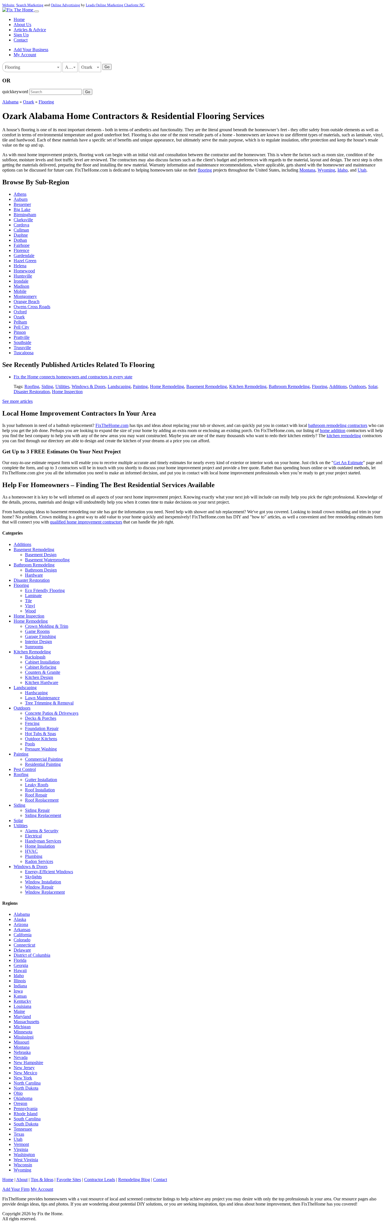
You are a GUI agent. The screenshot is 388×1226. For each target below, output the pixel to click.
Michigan (22, 1026)
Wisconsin (23, 1164)
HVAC (31, 851)
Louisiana (22, 1006)
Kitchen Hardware (41, 682)
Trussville (22, 347)
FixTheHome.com (111, 425)
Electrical (33, 835)
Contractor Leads (99, 1179)
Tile (28, 600)
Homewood (24, 270)
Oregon (20, 1103)
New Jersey (24, 1067)
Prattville (22, 337)
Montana (307, 170)
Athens (20, 194)
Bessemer (22, 204)
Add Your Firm (16, 1189)
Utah (362, 170)
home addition (332, 430)
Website (8, 5)
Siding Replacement (43, 815)
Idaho (342, 170)
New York (23, 1077)
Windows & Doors (88, 386)
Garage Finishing (40, 636)
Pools (30, 743)
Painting (140, 386)
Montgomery (25, 296)
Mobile (20, 291)
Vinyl (30, 605)
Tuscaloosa (24, 352)
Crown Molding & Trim (46, 626)
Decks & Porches (40, 718)
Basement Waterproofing (47, 559)
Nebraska (22, 1052)
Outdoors (357, 386)
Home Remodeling (167, 386)
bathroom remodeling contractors (337, 425)
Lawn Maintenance (42, 697)
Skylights (33, 876)
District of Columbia (32, 955)
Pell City (21, 327)
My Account (25, 54)
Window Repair (39, 887)
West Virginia (26, 1159)
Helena (20, 265)
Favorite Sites (69, 1179)
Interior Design (38, 641)
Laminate (33, 595)
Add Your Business (31, 49)
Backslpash (35, 656)
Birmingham (25, 214)
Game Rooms (37, 631)
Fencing (32, 723)
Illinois (20, 980)
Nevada (21, 1057)
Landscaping (119, 386)
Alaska (20, 919)
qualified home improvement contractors (86, 522)
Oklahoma (23, 1098)
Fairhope (22, 245)
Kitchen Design (39, 677)
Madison (21, 286)
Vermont (21, 1144)
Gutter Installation (41, 779)
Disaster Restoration (32, 391)
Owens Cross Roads (32, 306)
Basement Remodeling (206, 386)
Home (19, 19)
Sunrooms (34, 646)
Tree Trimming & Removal (49, 702)
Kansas (20, 996)
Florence (21, 250)
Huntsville (23, 276)
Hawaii (20, 970)
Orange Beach (26, 301)
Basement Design (41, 554)
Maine (19, 1011)
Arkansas (22, 929)
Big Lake (22, 209)
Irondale (21, 281)
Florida (20, 960)
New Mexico (25, 1072)
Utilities (62, 386)
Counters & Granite (42, 672)
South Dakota (26, 1123)
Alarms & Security (42, 830)
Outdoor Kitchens (41, 738)
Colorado (22, 939)
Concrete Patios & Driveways (51, 713)
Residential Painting (43, 764)
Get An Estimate (348, 462)
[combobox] (31, 67)
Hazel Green (25, 260)
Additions (338, 386)
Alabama (10, 101)
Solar (372, 386)
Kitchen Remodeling (247, 386)
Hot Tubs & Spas (40, 733)
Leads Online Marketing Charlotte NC (115, 5)
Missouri (21, 1042)
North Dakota (26, 1088)
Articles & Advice (30, 29)
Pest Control (25, 769)
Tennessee (23, 1129)
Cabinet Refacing (40, 667)
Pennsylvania (25, 1108)
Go (107, 67)
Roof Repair (36, 795)
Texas (19, 1134)
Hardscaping (36, 692)
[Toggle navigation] (36, 11)
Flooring (46, 101)
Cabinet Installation (42, 662)
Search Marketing (29, 5)
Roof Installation (40, 789)
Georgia (21, 965)
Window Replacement (45, 892)
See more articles (17, 401)
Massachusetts (26, 1021)
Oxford (20, 311)
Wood (30, 610)
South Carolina (27, 1118)
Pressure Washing (41, 749)
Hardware (34, 575)
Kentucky (22, 1001)
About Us (22, 24)
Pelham (20, 322)
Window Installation (43, 881)
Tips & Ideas (42, 1179)
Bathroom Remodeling (289, 386)
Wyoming (326, 170)
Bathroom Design (41, 570)
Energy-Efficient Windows (49, 871)
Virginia (21, 1149)
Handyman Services (43, 841)
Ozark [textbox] (86, 67)
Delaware (22, 950)
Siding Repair (37, 810)
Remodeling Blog (134, 1179)
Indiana (20, 985)
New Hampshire (28, 1062)
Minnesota (23, 1031)
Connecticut (24, 945)
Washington (24, 1154)
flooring (205, 170)
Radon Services (39, 861)
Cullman (21, 230)
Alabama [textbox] (71, 67)
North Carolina (27, 1083)
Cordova (21, 224)
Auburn (21, 199)
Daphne (21, 235)
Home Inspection (67, 391)
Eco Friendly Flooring (45, 590)
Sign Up (21, 34)
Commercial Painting (44, 759)
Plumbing (33, 856)
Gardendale (24, 255)
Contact (21, 39)
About (22, 1179)
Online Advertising (65, 5)
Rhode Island (25, 1113)
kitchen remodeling (344, 435)
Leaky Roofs (36, 784)
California (23, 934)
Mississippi (24, 1037)
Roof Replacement (42, 800)
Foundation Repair (42, 728)
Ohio (18, 1093)
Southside (22, 342)
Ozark (28, 101)
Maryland (22, 1016)
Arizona (21, 924)
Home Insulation (40, 846)
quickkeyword (15, 91)
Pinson (20, 332)
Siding (47, 386)
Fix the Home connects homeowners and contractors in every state (73, 376)
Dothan (20, 240)
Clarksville (23, 219)
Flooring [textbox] (12, 67)
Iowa (18, 991)
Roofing (31, 386)
